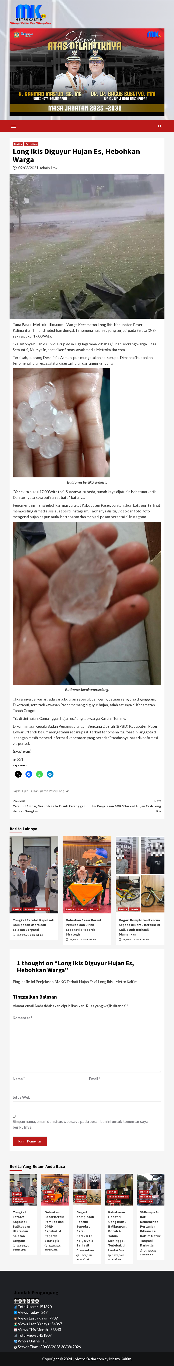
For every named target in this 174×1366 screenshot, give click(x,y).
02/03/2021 (28, 167)
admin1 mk (49, 167)
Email (94, 1078)
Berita (18, 144)
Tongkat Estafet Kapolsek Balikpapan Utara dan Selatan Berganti (33, 925)
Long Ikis (63, 791)
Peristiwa (31, 144)
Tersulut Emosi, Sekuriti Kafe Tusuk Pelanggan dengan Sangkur (49, 806)
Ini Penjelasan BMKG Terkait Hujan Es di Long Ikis (126, 806)
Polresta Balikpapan (36, 909)
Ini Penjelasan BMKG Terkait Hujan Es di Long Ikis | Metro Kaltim (84, 981)
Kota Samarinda (118, 1196)
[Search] (159, 126)
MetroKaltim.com (89, 1358)
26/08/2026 (23, 934)
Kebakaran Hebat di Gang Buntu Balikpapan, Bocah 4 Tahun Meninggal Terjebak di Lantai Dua (117, 1231)
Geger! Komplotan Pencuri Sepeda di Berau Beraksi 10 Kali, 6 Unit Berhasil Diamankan (85, 1231)
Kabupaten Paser (44, 791)
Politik (94, 909)
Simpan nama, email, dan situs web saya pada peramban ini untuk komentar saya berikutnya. (80, 1124)
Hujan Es (26, 791)
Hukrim (134, 909)
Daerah (81, 909)
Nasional (145, 1196)
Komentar (22, 1018)
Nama (19, 1078)
